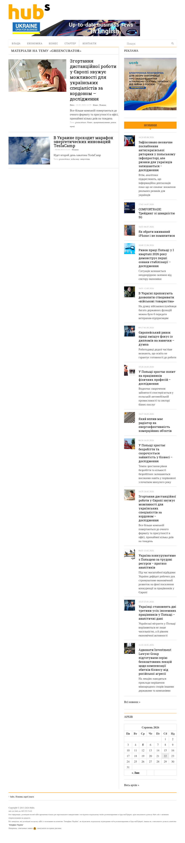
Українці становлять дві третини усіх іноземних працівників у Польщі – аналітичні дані (157, 612)
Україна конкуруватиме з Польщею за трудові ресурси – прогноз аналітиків (157, 561)
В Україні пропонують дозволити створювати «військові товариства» (156, 297)
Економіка (34, 43)
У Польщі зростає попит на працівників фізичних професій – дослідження (157, 377)
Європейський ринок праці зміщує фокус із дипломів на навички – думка (156, 338)
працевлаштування (102, 122)
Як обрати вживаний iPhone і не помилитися (157, 233)
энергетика (85, 159)
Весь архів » (131, 785)
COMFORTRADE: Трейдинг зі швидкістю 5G (157, 213)
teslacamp (75, 159)
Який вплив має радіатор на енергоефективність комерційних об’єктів (155, 425)
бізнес (89, 122)
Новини (102, 105)
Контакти (89, 43)
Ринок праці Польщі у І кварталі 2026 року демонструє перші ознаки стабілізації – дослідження (156, 258)
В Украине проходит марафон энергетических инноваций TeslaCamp (83, 141)
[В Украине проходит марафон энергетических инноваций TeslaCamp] (29, 150)
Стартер (70, 43)
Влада (16, 43)
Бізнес (53, 43)
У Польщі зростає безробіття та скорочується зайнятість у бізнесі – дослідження (155, 453)
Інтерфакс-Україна (16, 824)
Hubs (72, 105)
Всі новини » (132, 702)
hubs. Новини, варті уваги (29, 12)
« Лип (135, 773)
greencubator (80, 122)
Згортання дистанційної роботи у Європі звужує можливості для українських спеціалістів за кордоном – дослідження (93, 80)
